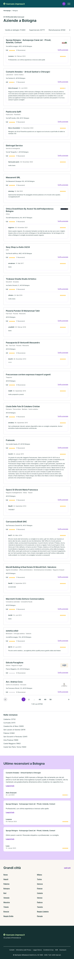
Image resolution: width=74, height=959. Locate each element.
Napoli (5, 879)
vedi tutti (67, 868)
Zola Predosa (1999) (10, 740)
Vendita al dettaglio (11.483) (15, 30)
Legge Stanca (37, 950)
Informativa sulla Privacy (23, 950)
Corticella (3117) (9, 723)
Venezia (6, 898)
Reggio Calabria (43, 911)
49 (45, 699)
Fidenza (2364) (9, 733)
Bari (4, 893)
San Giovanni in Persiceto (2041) (15, 737)
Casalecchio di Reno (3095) (13, 726)
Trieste (6, 907)
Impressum (62, 950)
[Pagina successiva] (69, 699)
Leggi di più (10, 786)
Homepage (7, 10)
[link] (37, 51)
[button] (64, 3)
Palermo (6, 884)
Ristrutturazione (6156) (57, 30)
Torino (39, 879)
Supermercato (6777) (37, 30)
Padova (39, 902)
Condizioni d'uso (48, 950)
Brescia (6, 911)
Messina (6, 902)
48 (40, 699)
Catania (40, 893)
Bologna (6, 888)
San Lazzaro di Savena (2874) (14, 730)
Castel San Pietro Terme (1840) (14, 747)
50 (51, 699)
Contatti (11, 950)
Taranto (40, 907)
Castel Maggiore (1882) (12, 743)
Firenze (39, 888)
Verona (39, 898)
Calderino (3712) (9, 719)
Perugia (40, 916)
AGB (56, 950)
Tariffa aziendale (63, 50)
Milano (39, 875)
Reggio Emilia (8, 916)
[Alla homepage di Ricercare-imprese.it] (14, 4)
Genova (40, 884)
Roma (5, 875)
